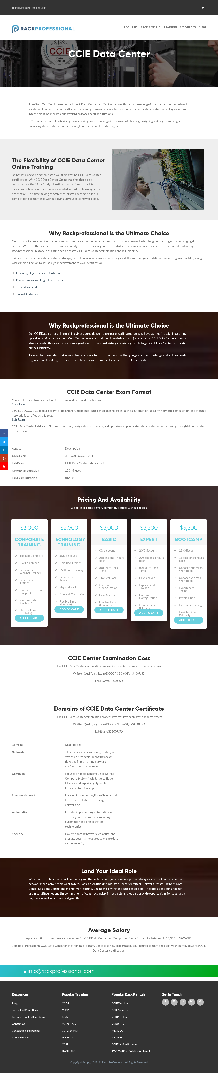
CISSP (65, 1010)
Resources (188, 27)
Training (170, 27)
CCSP (65, 1044)
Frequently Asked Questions (28, 1016)
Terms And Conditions (25, 1010)
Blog (202, 27)
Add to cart (29, 617)
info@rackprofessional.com (30, 7)
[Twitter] (174, 1002)
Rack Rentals (151, 27)
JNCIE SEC (118, 1037)
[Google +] (191, 1002)
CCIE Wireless (120, 1003)
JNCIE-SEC (68, 1051)
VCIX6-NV (118, 1023)
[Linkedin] (183, 1002)
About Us (131, 27)
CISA (65, 1016)
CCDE (65, 1003)
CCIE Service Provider (124, 1044)
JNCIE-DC (68, 1037)
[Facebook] (165, 1002)
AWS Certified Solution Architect (131, 1051)
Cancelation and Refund (26, 1030)
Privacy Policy (20, 1037)
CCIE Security (70, 1030)
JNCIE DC (118, 1030)
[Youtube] (200, 1002)
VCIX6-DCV (69, 1023)
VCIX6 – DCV (120, 1016)
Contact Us (18, 1023)
